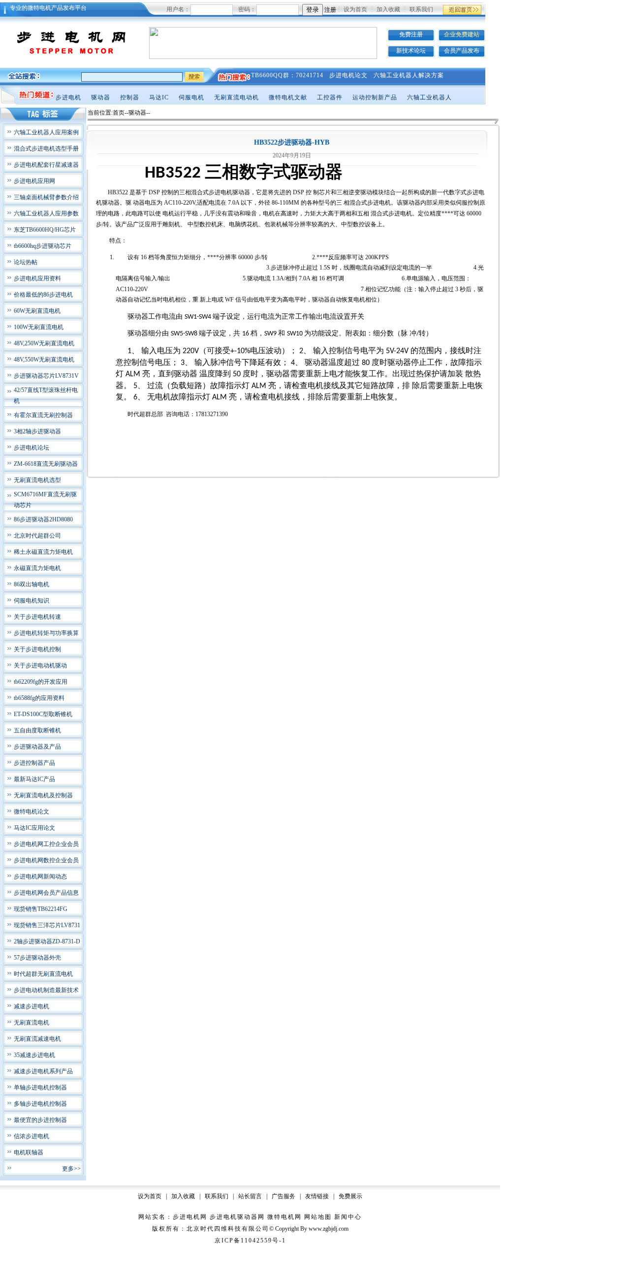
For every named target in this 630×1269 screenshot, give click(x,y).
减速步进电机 (31, 1006)
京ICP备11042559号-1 (250, 1240)
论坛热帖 (25, 262)
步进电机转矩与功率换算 (46, 633)
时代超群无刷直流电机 (43, 973)
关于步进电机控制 (37, 649)
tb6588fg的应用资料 (39, 698)
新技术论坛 (411, 50)
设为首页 (355, 9)
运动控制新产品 (374, 97)
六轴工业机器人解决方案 (409, 75)
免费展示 (350, 1196)
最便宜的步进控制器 (40, 1120)
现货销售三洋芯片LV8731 (47, 925)
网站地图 (318, 1216)
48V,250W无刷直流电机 (44, 343)
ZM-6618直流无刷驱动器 (46, 463)
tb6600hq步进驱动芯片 (42, 245)
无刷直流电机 (31, 1022)
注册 (330, 9)
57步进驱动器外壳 (37, 957)
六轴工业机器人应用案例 (46, 132)
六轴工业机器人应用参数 (46, 213)
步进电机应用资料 (37, 278)
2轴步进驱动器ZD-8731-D (47, 941)
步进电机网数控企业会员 (46, 860)
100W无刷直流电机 (38, 327)
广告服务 (283, 1196)
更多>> (71, 1168)
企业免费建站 (461, 34)
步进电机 (68, 97)
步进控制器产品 (34, 762)
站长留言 (250, 1196)
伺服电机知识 (31, 600)
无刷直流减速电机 (37, 1038)
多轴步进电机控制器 (40, 1103)
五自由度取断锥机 (37, 730)
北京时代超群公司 (37, 535)
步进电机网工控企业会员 (46, 844)
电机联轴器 (28, 1152)
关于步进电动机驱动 (40, 665)
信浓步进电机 (31, 1136)
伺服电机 (191, 97)
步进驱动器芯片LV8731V (46, 375)
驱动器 (100, 97)
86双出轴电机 (31, 584)
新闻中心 (348, 1216)
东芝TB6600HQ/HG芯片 (45, 229)
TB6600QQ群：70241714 (287, 75)
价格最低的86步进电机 (43, 294)
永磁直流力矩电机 (37, 568)
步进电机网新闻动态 (40, 876)
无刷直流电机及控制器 (43, 795)
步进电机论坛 (31, 447)
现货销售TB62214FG (40, 909)
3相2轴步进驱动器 (37, 431)
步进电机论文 (348, 75)
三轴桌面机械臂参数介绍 (46, 197)
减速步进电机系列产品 (43, 1071)
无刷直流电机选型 (37, 480)
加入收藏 (388, 9)
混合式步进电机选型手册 (46, 148)
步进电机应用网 (34, 181)
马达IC (159, 97)
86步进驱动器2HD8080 (43, 519)
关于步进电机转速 (37, 616)
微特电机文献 (288, 97)
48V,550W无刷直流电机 (44, 359)
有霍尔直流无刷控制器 (43, 415)
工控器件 (330, 97)
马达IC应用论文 (34, 827)
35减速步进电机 (34, 1055)
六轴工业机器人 (429, 97)
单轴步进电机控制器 (40, 1087)
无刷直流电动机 (236, 97)
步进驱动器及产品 (37, 746)
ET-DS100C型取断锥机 (43, 714)
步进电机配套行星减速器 (46, 164)
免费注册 (411, 34)
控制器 (129, 97)
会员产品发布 (461, 50)
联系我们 (421, 9)
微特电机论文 (31, 811)
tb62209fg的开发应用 (40, 681)
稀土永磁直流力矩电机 (43, 551)
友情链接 (317, 1196)
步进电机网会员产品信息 (46, 892)
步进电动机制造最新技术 (46, 990)
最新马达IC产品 (34, 779)
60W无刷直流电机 (37, 310)
